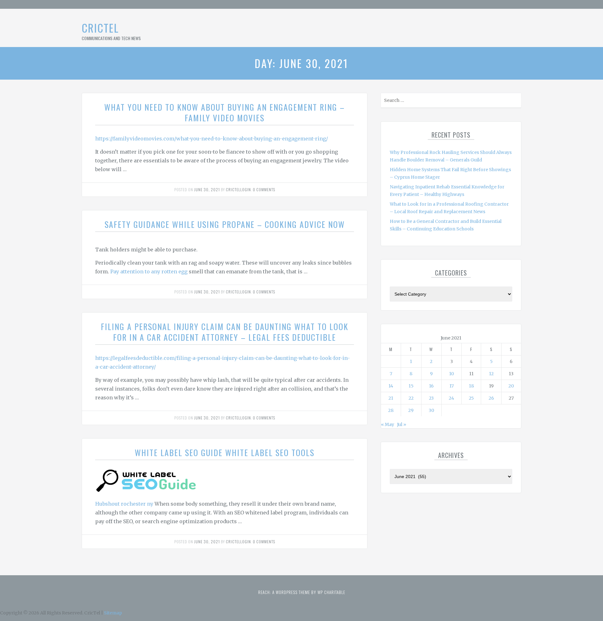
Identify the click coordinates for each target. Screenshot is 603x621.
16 (431, 386)
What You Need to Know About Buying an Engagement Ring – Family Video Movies (224, 112)
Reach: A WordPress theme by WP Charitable (301, 592)
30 (431, 410)
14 (390, 386)
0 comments (264, 189)
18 (471, 386)
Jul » (401, 424)
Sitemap (113, 613)
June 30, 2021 (207, 189)
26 (491, 398)
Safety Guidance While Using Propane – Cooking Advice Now (225, 224)
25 (471, 398)
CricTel (100, 28)
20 (511, 386)
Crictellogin (238, 189)
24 (451, 398)
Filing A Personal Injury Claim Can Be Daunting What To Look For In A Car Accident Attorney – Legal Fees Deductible (224, 331)
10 (451, 373)
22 (411, 398)
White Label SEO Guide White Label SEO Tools (224, 452)
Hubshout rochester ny (124, 504)
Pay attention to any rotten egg (148, 271)
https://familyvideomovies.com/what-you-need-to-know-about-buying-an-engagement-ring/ (211, 138)
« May (387, 424)
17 (451, 386)
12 (491, 373)
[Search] (515, 101)
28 (391, 410)
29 (411, 410)
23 (431, 398)
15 (411, 386)
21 (390, 398)
